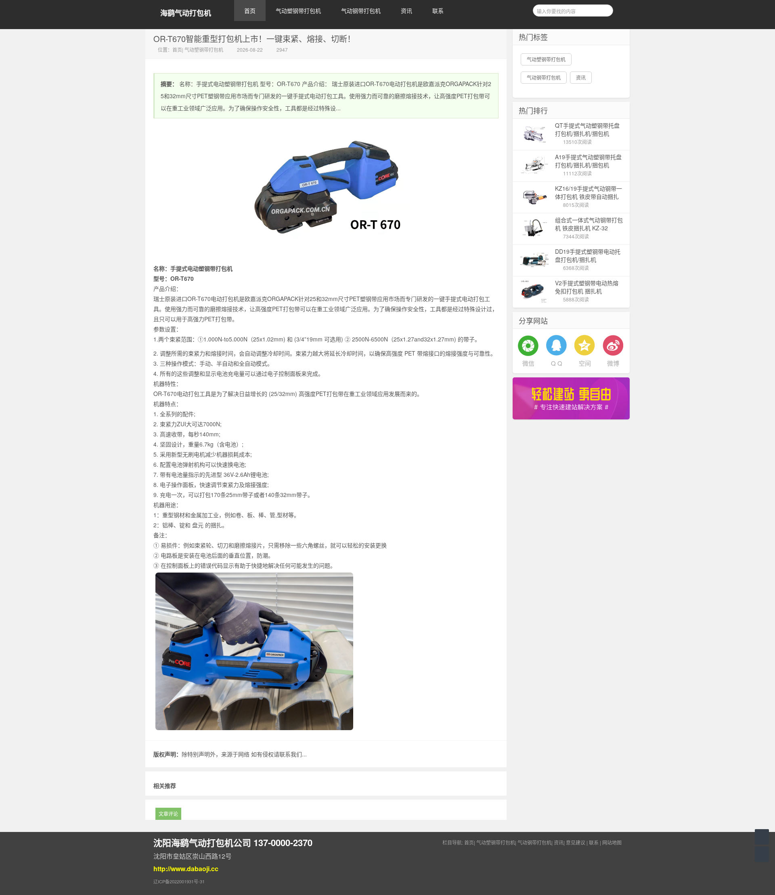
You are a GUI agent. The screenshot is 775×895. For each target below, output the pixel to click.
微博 (613, 363)
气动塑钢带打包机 (298, 10)
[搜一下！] (604, 9)
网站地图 (612, 842)
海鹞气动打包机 (185, 13)
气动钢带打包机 (361, 10)
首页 (250, 10)
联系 (438, 10)
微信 (528, 363)
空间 (585, 363)
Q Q (556, 363)
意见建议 (575, 842)
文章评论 (168, 813)
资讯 (406, 10)
